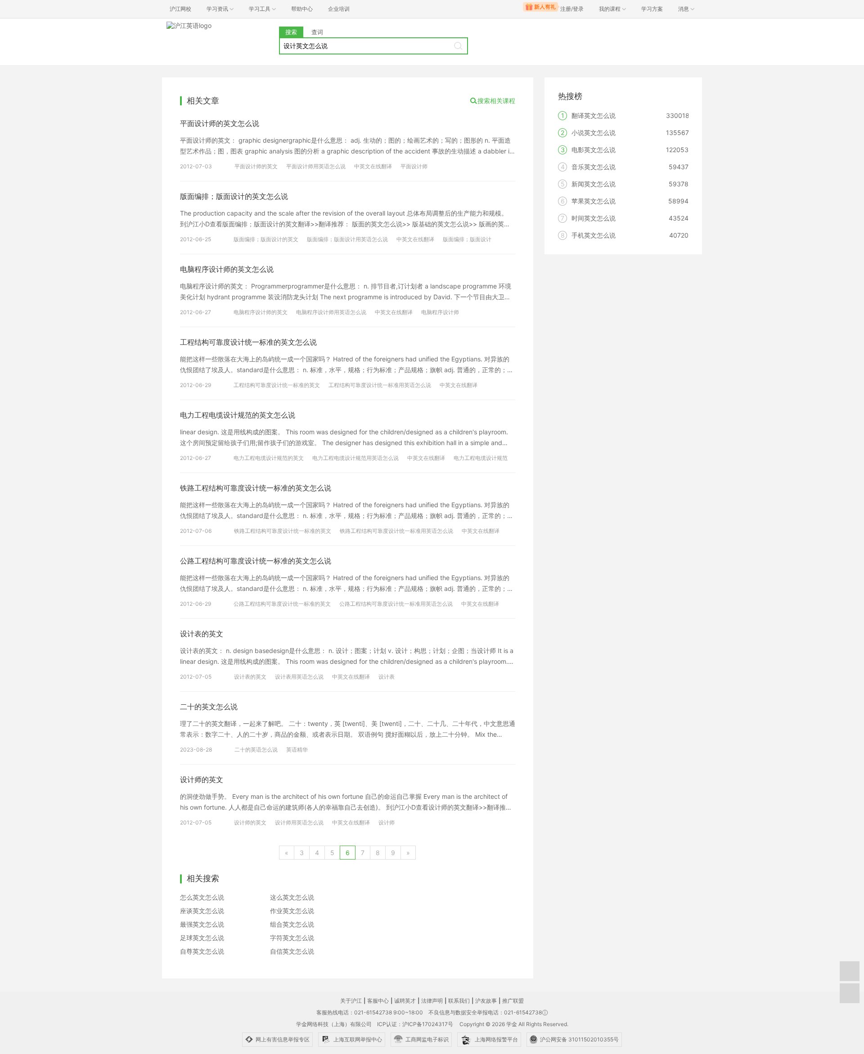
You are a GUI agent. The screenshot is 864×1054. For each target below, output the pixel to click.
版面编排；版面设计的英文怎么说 (234, 196)
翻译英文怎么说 (594, 115)
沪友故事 (486, 1000)
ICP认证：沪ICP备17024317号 (415, 1024)
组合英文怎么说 (292, 924)
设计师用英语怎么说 (299, 822)
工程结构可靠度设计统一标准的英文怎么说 (248, 342)
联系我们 (459, 1000)
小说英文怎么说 (594, 132)
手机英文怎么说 (594, 235)
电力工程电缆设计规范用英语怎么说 (355, 458)
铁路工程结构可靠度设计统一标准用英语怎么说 (396, 530)
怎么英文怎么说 (202, 897)
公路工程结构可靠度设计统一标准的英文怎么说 (255, 560)
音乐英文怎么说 (594, 167)
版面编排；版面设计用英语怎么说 (347, 239)
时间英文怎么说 (594, 218)
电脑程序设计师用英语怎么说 (331, 312)
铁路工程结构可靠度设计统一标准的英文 (282, 530)
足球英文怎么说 (202, 937)
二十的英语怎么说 (256, 749)
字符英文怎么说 (292, 937)
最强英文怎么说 (202, 924)
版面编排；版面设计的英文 (266, 239)
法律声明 (432, 1000)
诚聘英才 (405, 1000)
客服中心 (378, 1000)
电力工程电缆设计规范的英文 (269, 458)
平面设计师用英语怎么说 (316, 166)
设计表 (386, 676)
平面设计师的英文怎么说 (219, 123)
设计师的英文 (201, 779)
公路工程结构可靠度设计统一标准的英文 (282, 603)
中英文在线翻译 (373, 166)
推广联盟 (513, 1000)
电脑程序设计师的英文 (261, 312)
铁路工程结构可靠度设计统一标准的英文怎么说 (255, 487)
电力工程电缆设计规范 (481, 458)
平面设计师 (414, 166)
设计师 (386, 822)
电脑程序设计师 (440, 312)
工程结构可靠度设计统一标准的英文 (277, 385)
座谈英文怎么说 (202, 910)
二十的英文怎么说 (209, 706)
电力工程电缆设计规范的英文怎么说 (237, 414)
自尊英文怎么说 (202, 951)
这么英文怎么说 (292, 897)
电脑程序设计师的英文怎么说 (227, 269)
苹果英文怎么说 (594, 201)
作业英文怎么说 (292, 910)
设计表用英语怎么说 (299, 676)
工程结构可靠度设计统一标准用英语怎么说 (379, 385)
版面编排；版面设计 (467, 239)
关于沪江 (351, 1000)
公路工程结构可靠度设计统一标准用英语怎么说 (396, 603)
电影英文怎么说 (594, 149)
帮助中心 (302, 8)
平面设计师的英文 (256, 166)
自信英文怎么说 (292, 951)
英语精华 (297, 749)
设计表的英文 (201, 633)
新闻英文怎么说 (594, 184)
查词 (317, 32)
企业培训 (339, 8)
